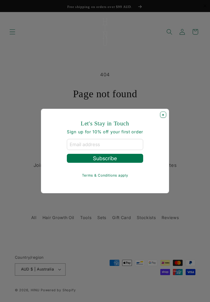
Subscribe (105, 158)
